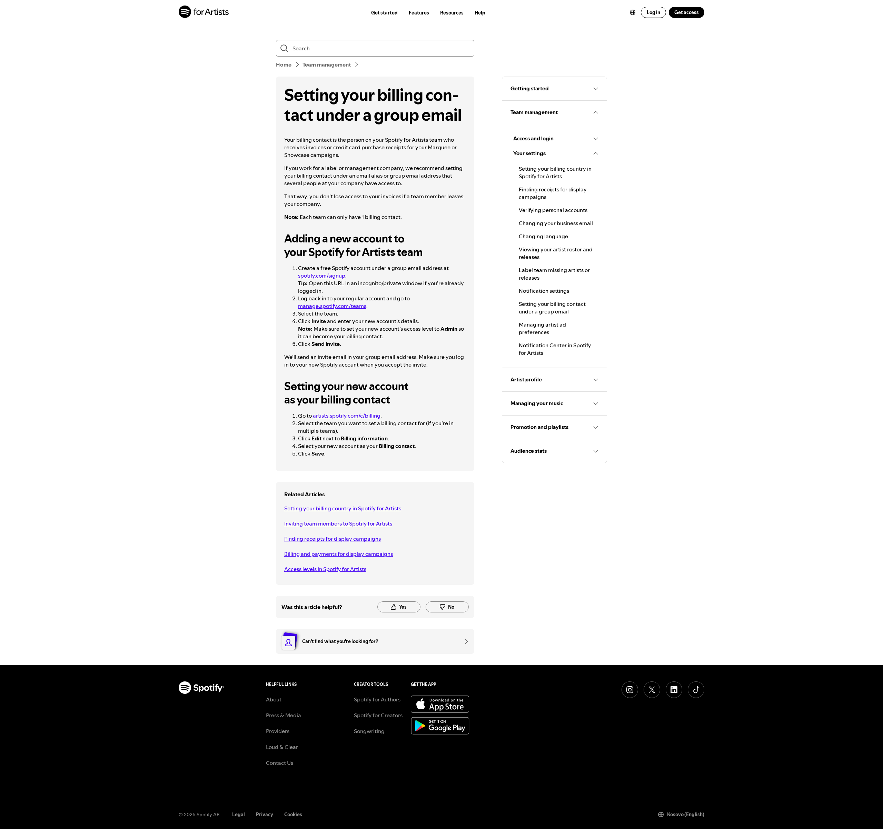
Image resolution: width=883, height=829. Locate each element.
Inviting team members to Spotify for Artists (338, 523)
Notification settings (544, 290)
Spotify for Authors (377, 699)
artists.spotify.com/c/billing (346, 415)
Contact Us (279, 763)
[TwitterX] (652, 689)
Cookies (293, 814)
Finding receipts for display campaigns (332, 538)
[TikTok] (696, 689)
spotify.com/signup (321, 275)
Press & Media (283, 715)
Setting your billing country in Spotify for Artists (342, 508)
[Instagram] (630, 689)
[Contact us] (464, 641)
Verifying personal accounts (553, 210)
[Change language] (632, 12)
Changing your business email (556, 223)
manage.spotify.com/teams (332, 306)
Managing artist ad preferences (542, 328)
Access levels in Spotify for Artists (325, 569)
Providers (277, 731)
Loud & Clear (282, 747)
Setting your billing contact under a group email (552, 307)
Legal (238, 814)
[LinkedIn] (674, 689)
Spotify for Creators (378, 715)
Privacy (264, 814)
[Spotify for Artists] (204, 13)
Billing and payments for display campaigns (338, 554)
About (273, 699)
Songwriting (369, 731)
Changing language (543, 236)
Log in (653, 12)
